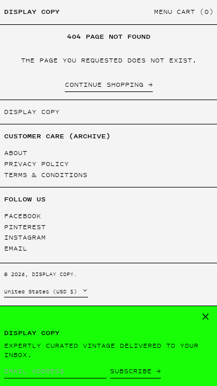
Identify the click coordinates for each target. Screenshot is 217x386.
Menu (163, 11)
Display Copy (32, 11)
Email (15, 248)
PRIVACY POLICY (36, 163)
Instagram (25, 237)
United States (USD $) (42, 291)
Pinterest (25, 227)
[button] (195, 12)
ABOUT (15, 152)
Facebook (22, 216)
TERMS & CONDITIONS (45, 174)
